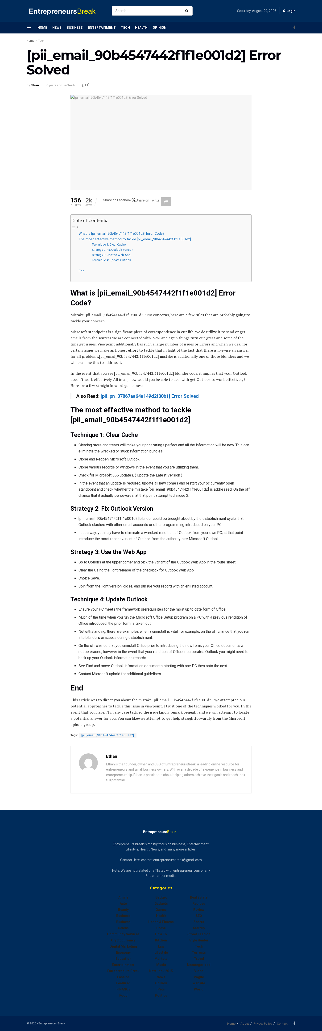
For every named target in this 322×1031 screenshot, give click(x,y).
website (199, 983)
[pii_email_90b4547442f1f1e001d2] (107, 735)
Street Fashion (198, 934)
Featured (123, 983)
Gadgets (161, 903)
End (81, 271)
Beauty (123, 910)
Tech (125, 27)
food (123, 995)
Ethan (35, 85)
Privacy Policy (263, 1023)
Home (42, 27)
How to (161, 934)
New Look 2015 (161, 971)
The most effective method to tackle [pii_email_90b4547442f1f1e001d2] (135, 239)
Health (141, 27)
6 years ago (54, 85)
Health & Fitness (161, 922)
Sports (199, 922)
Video (198, 971)
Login (290, 11)
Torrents (199, 952)
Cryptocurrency (123, 940)
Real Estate (198, 897)
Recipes (199, 903)
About (244, 1023)
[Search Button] (188, 11)
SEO (199, 916)
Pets (161, 989)
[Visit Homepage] (65, 10)
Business (75, 27)
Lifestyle (161, 952)
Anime (123, 897)
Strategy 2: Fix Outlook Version (112, 249)
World (198, 989)
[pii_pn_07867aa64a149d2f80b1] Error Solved (150, 396)
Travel (199, 959)
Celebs (123, 928)
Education (123, 959)
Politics (161, 995)
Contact (282, 1023)
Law (161, 946)
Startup (199, 928)
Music (161, 965)
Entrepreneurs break (123, 971)
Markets (161, 959)
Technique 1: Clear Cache (109, 244)
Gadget (161, 897)
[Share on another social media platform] (166, 201)
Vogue (199, 977)
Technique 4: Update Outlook (111, 260)
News (57, 27)
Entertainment (102, 27)
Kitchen (161, 940)
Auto (123, 903)
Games (161, 910)
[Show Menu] (29, 27)
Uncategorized (199, 965)
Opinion (159, 27)
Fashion (123, 977)
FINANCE (123, 989)
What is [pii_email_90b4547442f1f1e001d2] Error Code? (121, 234)
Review (198, 910)
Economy (123, 952)
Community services (123, 934)
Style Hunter (198, 940)
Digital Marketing (123, 946)
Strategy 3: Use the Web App (111, 255)
